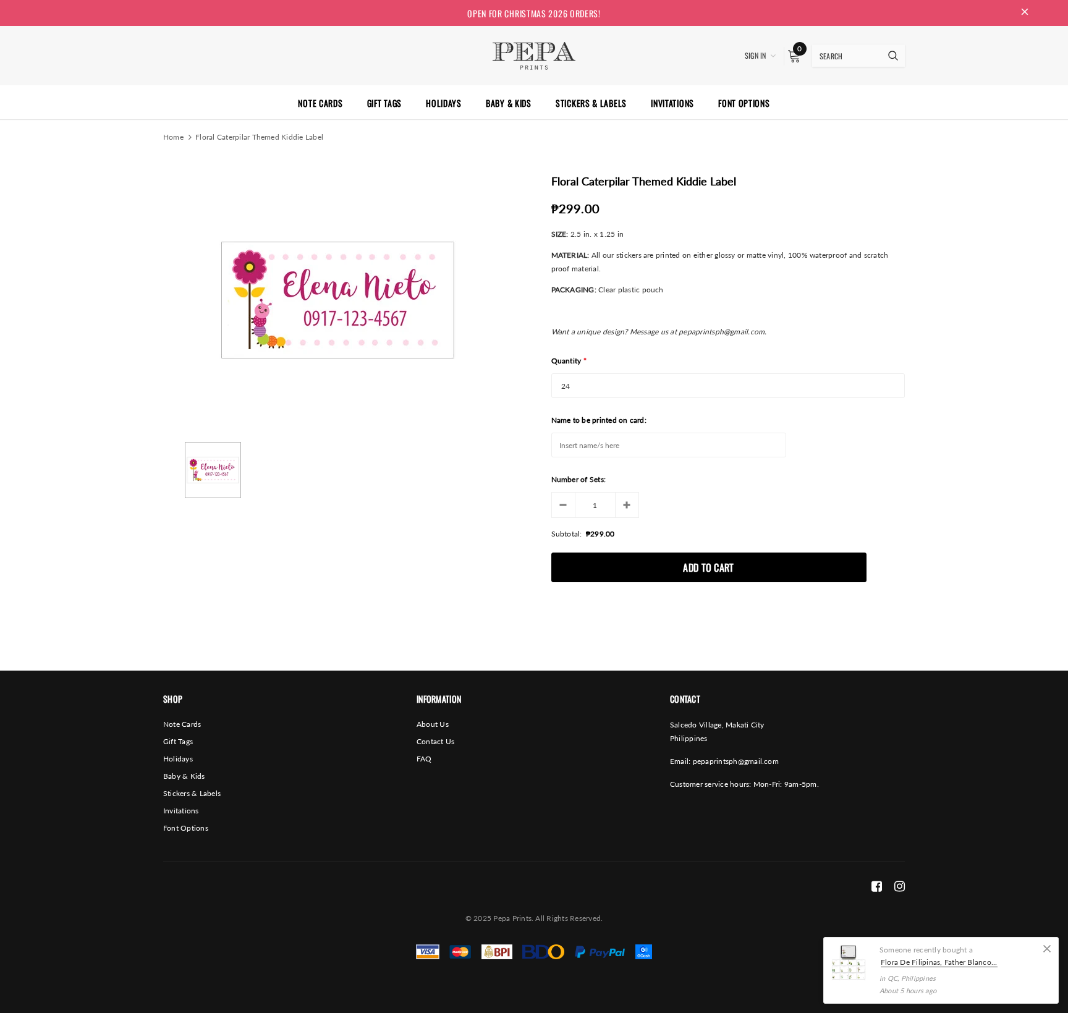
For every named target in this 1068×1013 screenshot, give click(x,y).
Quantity (569, 360)
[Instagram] (899, 885)
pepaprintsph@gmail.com (736, 761)
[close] (1025, 13)
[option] (337, 299)
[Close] (1047, 949)
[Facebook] (876, 885)
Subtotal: (566, 533)
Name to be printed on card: (598, 420)
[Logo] (534, 54)
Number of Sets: (578, 479)
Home (173, 137)
